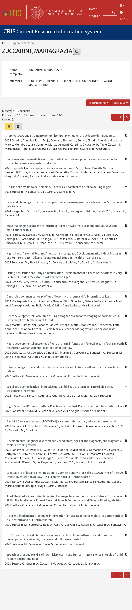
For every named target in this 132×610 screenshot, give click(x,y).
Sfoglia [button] (93, 16)
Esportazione (97, 103)
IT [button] (121, 5)
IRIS (4, 43)
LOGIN (124, 19)
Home (93, 9)
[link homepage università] (55, 12)
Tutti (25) (120, 103)
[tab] (9, 126)
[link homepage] (13, 12)
